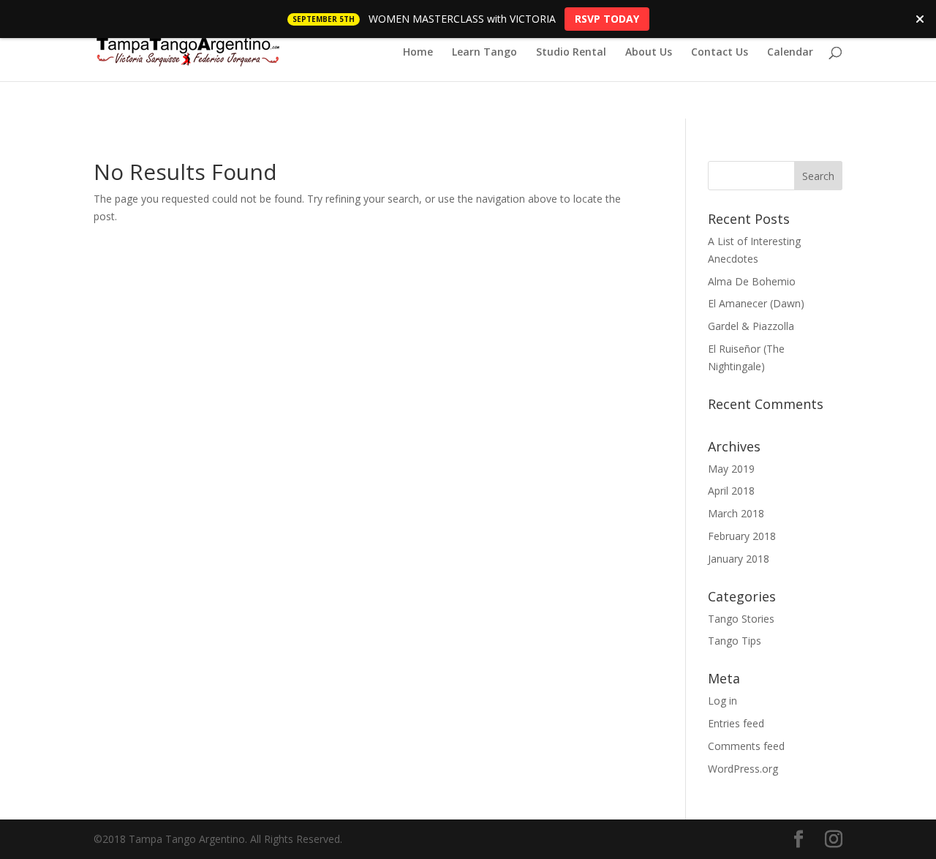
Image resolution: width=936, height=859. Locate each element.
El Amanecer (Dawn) (756, 303)
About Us (648, 53)
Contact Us (719, 53)
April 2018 (731, 491)
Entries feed (736, 723)
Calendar (790, 53)
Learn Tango (484, 53)
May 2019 (731, 469)
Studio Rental (571, 53)
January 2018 (738, 559)
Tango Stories (741, 619)
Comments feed (746, 746)
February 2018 (742, 536)
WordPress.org (743, 769)
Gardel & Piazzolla (751, 326)
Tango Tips (734, 641)
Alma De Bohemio (752, 281)
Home (418, 53)
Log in (722, 701)
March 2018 (736, 513)
